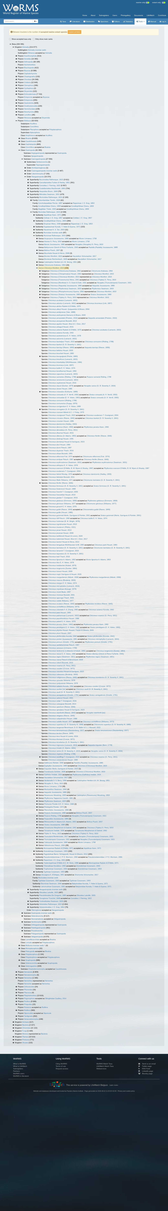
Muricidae (53, 233)
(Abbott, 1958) (63, 577)
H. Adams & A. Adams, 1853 (60, 822)
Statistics (129, 21)
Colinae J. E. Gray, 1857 (53, 218)
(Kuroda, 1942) (101, 636)
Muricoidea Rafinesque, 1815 (50, 197)
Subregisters (104, 15)
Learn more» (113, 1085)
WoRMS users (18, 1074)
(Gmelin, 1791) (61, 642)
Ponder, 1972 (54, 807)
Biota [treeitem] (18, 44)
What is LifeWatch (20, 1066)
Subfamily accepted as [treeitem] (64, 218)
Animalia (25, 47)
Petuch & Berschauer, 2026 (65, 660)
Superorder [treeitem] (38, 165)
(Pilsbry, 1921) (62, 527)
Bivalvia (28, 138)
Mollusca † (35, 945)
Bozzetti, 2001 (61, 595)
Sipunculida (28, 1013)
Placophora (34, 129)
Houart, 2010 (62, 524)
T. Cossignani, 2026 (62, 701)
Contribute (162, 15)
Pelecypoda (30, 951)
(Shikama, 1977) (101, 504)
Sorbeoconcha (42, 162)
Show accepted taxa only (21, 39)
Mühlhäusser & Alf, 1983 (66, 545)
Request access (62, 1069)
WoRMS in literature (21, 1076)
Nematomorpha (30, 975)
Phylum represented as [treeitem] (35, 981)
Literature (76, 21)
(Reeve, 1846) (99, 436)
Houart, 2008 (60, 533)
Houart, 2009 (60, 571)
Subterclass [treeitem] (38, 162)
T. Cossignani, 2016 (63, 498)
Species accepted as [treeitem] (76, 303)
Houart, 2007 (59, 633)
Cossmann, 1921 (114, 283)
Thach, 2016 (61, 451)
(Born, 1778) (100, 745)
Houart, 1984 (59, 445)
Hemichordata (29, 109)
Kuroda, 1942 (61, 333)
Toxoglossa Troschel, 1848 (49, 898)
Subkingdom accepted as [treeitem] (35, 53)
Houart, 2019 (61, 495)
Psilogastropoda (37, 934)
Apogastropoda (37, 156)
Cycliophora (28, 88)
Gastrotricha (29, 103)
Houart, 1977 (60, 722)
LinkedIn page (147, 1071)
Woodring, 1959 (55, 795)
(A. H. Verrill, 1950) (63, 395)
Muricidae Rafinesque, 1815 (49, 212)
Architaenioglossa (39, 168)
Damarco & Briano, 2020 (67, 315)
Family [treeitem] (48, 200)
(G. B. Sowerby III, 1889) (66, 724)
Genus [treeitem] (50, 250)
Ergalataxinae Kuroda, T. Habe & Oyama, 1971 (62, 227)
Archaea (25, 1022)
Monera (25, 1034)
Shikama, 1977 (62, 504)
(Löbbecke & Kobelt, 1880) (67, 651)
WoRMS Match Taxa (104, 1064)
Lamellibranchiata (32, 939)
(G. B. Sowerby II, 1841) (64, 344)
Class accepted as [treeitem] (36, 135)
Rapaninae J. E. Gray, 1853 (83, 203)
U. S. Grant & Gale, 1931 (68, 283)
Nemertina (28, 981)
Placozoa (27, 993)
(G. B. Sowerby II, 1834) (100, 386)
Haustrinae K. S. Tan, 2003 (54, 230)
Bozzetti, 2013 (62, 321)
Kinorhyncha (29, 112)
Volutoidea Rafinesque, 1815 (50, 904)
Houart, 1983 (61, 353)
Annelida (27, 59)
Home (84, 15)
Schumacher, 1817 (84, 256)
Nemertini (28, 984)
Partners (16, 1071)
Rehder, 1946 (53, 763)
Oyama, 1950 (67, 291)
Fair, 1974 (60, 456)
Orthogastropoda (38, 925)
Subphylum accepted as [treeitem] (41, 129)
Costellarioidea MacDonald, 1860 (52, 188)
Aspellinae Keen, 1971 (52, 215)
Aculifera (33, 124)
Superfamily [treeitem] (49, 180)
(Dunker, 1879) (60, 386)
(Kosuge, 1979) (62, 589)
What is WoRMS (19, 1064)
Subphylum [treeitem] (29, 124)
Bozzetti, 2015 (60, 663)
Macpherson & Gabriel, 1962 (60, 828)
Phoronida (28, 990)
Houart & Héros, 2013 (63, 542)
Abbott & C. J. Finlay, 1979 (66, 412)
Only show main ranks (44, 39)
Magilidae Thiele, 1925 (47, 209)
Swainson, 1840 (55, 789)
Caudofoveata (31, 141)
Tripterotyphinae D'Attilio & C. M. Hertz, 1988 (61, 863)
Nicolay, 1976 (60, 474)
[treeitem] (53, 268)
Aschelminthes (29, 65)
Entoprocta (28, 100)
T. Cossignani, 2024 (63, 551)
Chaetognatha (29, 76)
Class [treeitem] (29, 138)
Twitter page (147, 1066)
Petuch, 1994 (54, 845)
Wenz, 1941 (64, 280)
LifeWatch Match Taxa (105, 1066)
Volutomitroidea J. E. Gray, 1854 (51, 907)
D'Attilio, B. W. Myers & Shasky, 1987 (126, 468)
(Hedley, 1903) (62, 424)
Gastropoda (30, 150)
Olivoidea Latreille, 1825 (48, 892)
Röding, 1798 (99, 377)
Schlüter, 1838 (54, 772)
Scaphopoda (30, 960)
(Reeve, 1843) (62, 713)
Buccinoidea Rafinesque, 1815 (51, 180)
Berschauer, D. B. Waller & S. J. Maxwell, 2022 (74, 727)
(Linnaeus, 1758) (62, 648)
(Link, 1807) (99, 303)
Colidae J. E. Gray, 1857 (82, 218)
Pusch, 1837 (52, 250)
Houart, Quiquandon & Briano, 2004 (68, 309)
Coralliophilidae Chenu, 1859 (49, 206)
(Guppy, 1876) (62, 403)
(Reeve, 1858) (61, 347)
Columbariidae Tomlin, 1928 (49, 200)
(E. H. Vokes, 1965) (105, 627)
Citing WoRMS (61, 1064)
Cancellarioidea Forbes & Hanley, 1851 (54, 182)
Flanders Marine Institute (75, 1091)
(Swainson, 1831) (65, 462)
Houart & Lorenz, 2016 (63, 736)
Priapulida (28, 1004)
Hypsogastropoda (43, 165)
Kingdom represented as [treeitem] (31, 1034)
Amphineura (30, 135)
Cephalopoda (31, 144)
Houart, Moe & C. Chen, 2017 (67, 324)
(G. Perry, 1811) (63, 430)
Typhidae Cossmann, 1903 (48, 881)
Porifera (27, 1001)
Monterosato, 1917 (56, 836)
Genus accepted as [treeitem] (67, 238)
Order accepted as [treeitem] (45, 910)
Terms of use (61, 1066)
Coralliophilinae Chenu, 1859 (82, 206)
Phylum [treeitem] (29, 56)
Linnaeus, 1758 (88, 238)
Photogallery (125, 15)
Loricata (29, 942)
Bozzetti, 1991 (60, 453)
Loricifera (27, 115)
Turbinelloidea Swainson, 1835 (51, 901)
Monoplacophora (32, 948)
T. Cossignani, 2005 (63, 492)
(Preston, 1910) (63, 318)
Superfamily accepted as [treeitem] (62, 895)
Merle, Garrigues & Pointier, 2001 (69, 515)
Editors (117, 21)
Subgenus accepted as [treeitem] (77, 271)
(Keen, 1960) (60, 427)
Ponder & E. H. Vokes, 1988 (59, 804)
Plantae (25, 1037)
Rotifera (45, 1007)
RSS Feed (146, 1069)
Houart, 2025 (60, 350)
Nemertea (28, 978)
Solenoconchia (31, 963)
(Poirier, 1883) (63, 356)
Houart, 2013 (59, 530)
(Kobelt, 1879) (62, 565)
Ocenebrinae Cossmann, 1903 (56, 851)
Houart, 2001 (60, 698)
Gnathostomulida (30, 106)
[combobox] (18, 21)
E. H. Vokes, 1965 (64, 627)
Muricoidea (48, 878)
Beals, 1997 (59, 592)
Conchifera (34, 127)
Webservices (101, 1069)
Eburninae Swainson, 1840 (51, 884)
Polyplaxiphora (31, 957)
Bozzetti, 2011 (61, 477)
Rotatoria (27, 1007)
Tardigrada (28, 1016)
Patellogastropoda (38, 928)
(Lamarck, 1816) (64, 586)
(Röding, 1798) (99, 342)
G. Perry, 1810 (53, 241)
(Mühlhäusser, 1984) (65, 362)
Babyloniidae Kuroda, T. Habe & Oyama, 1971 (90, 884)
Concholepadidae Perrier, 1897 (50, 203)
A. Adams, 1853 (62, 560)
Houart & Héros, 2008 (56, 253)
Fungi (24, 1031)
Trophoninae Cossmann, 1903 (55, 869)
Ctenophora (28, 85)
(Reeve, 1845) (61, 418)
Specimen (104, 21)
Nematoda (28, 972)
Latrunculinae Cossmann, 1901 (53, 886)
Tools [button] (140, 21)
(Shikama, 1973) (63, 607)
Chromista (26, 1028)
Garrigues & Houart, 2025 (64, 574)
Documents (138, 15)
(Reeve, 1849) (60, 509)
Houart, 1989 (62, 489)
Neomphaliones (37, 919)
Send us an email (149, 1064)
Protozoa (25, 1040)
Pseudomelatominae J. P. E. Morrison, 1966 (61, 857)
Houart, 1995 (60, 439)
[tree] (84, 543)
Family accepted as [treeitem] (63, 203)
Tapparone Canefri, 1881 (58, 798)
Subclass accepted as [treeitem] (45, 919)
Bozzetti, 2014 (62, 704)
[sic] (57, 689)
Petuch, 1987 (60, 448)
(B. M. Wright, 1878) (64, 521)
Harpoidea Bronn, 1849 (48, 191)
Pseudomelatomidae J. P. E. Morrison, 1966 (105, 857)
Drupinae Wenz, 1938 (52, 224)
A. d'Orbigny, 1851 (52, 875)
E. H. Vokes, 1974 (61, 368)
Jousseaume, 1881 (62, 639)
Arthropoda (28, 62)
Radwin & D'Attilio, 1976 (64, 306)
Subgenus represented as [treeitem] (77, 274)
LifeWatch (150, 15)
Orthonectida (29, 987)
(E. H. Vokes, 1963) (64, 398)
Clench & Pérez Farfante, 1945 (61, 247)
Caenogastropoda (38, 159)
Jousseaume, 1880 (56, 238)
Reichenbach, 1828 (55, 259)
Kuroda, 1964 (61, 686)
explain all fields (74, 32)
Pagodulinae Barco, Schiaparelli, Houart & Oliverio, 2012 (66, 854)
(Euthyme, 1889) (63, 392)
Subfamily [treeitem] (51, 215)
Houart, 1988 (63, 618)
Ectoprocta (28, 97)
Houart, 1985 (60, 389)
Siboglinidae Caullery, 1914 (55, 998)
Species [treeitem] (59, 300)
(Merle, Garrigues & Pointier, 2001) (120, 515)
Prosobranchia (37, 931)
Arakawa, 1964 (55, 265)
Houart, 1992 (65, 274)
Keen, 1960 (96, 427)
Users (115, 15)
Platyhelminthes (30, 995)
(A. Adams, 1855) (62, 436)
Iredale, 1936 (54, 831)
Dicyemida (28, 91)
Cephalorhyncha (30, 73)
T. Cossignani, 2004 (102, 415)
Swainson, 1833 (65, 289)
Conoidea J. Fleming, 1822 (49, 185)
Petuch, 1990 (59, 518)
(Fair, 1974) (96, 456)
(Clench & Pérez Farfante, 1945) (105, 654)
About (93, 15)
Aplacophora (35, 132)
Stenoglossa (36, 910)
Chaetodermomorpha (36, 969)
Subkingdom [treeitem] (32, 50)
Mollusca (27, 121)
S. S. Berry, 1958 (55, 780)
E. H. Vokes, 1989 (64, 406)
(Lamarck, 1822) (62, 300)
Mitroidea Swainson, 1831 (49, 194)
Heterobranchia (37, 916)
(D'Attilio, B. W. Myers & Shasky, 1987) (70, 468)
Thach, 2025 (61, 598)
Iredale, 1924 (53, 775)
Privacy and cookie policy (126, 1091)
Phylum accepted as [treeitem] (33, 97)
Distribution (89, 21)
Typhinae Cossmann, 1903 (54, 872)
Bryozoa (27, 71)
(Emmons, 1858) (62, 501)
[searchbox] (17, 21)
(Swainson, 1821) (61, 657)
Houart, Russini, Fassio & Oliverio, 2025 (71, 630)
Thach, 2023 (61, 342)
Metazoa (31, 53)
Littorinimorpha (37, 174)
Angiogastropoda (38, 153)
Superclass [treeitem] (30, 132)
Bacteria (25, 1025)
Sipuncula (47, 1013)
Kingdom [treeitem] (26, 47)
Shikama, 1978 (61, 680)
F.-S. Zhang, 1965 (63, 610)
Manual (153, 21)
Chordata (27, 79)
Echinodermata (30, 94)
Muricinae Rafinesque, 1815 (55, 236)
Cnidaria (27, 82)
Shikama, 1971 (60, 480)
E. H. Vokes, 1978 (64, 336)
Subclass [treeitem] (33, 156)
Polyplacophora (55, 129)
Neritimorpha (36, 922)
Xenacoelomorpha (31, 1019)
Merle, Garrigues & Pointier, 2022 (61, 769)
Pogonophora (29, 998)
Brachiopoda (29, 68)
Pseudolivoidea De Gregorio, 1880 (52, 895)
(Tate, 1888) (61, 312)
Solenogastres (31, 966)
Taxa (64, 21)
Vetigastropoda (60, 919)
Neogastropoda (38, 177)
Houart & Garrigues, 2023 (66, 442)
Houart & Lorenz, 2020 (65, 536)
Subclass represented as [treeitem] (45, 153)
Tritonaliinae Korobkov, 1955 (55, 866)
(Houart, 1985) (60, 512)
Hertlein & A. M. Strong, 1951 (60, 262)
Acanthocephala (30, 56)
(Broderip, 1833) (62, 580)
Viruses (25, 1043)
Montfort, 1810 (53, 256)
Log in (163, 21)
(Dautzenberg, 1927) (66, 730)
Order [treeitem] (37, 168)
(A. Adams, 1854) (62, 748)
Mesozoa (27, 118)
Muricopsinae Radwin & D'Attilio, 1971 (58, 848)
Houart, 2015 (60, 327)
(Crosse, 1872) (61, 669)
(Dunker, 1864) (62, 568)
